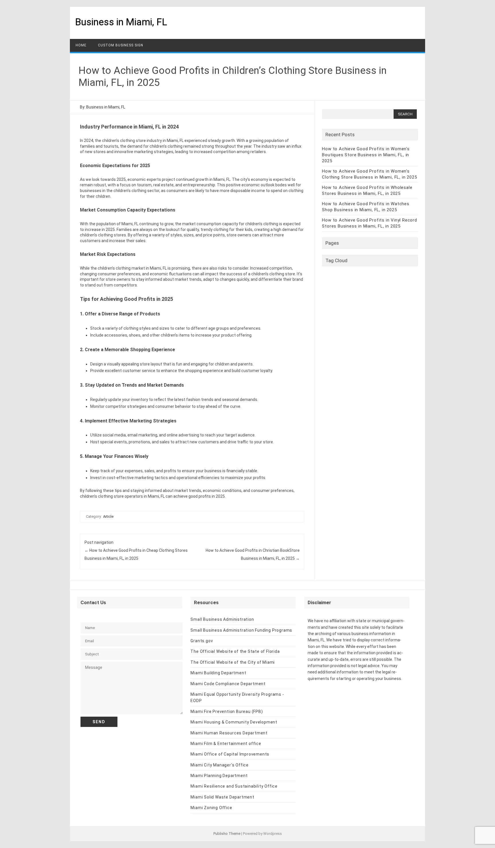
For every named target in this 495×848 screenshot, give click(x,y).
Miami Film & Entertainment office (225, 743)
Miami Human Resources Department (229, 733)
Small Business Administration (222, 619)
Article (108, 516)
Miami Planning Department (218, 775)
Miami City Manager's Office (219, 765)
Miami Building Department (218, 673)
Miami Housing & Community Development (233, 722)
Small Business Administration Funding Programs (241, 630)
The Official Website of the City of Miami (232, 662)
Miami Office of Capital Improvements (229, 754)
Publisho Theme (226, 833)
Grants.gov (201, 641)
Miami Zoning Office (211, 807)
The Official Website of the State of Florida (235, 651)
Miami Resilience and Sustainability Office (234, 786)
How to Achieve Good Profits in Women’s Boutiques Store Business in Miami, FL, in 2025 (365, 154)
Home (81, 45)
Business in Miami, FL (121, 21)
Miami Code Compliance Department (228, 683)
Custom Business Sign (120, 45)
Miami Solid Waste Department (222, 797)
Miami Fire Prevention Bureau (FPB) (226, 711)
